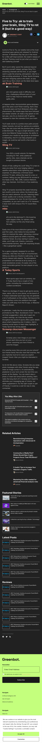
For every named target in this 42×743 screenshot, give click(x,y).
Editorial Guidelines (7, 702)
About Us (4, 713)
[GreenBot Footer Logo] (11, 659)
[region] (21, 729)
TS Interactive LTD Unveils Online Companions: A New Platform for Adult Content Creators (18, 413)
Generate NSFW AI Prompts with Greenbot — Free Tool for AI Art (19, 401)
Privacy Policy (26, 674)
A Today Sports (11, 270)
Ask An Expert (6, 699)
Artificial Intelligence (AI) (9, 696)
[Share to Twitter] (34, 34)
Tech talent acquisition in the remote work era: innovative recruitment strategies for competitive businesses (18, 421)
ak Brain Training (12, 83)
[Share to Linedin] (38, 34)
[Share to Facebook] (31, 34)
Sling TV (7, 145)
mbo (4, 208)
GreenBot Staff (16, 34)
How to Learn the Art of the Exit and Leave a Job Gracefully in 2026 (18, 407)
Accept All (21, 734)
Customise (21, 739)
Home (4, 9)
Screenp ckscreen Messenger (19, 329)
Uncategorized (13, 9)
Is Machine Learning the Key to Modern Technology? (25, 519)
